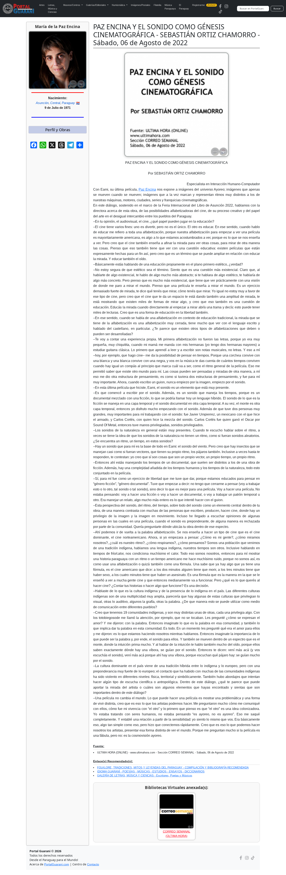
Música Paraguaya (170, 7)
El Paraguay (184, 7)
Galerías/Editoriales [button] (96, 5)
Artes (42, 5)
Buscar (277, 8)
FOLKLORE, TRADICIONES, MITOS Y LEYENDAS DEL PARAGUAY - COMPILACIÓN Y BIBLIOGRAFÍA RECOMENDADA (173, 767)
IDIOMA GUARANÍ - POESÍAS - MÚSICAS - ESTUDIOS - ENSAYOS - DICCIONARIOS (151, 771)
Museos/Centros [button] (72, 5)
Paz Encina (147, 189)
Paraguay (68, 103)
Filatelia (157, 5)
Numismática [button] (119, 5)
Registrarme (204, 5)
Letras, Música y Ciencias (52, 8)
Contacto (93, 864)
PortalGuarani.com (56, 864)
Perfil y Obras (57, 129)
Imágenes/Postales (140, 5)
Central (55, 103)
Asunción (42, 103)
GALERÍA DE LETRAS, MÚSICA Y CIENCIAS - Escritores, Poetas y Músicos (144, 775)
